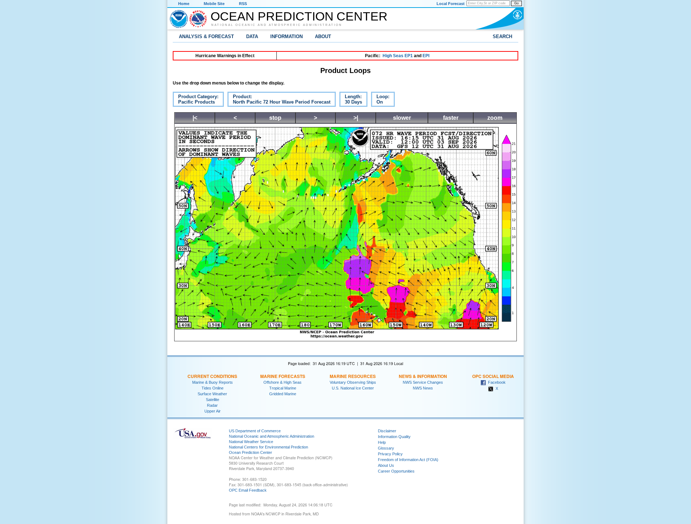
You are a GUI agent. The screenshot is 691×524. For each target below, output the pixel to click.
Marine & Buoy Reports (212, 382)
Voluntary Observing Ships (353, 382)
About (323, 36)
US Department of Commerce (255, 431)
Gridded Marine (282, 394)
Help (382, 442)
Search (502, 36)
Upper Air (212, 411)
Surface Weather (212, 394)
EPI (426, 55)
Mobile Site (214, 3)
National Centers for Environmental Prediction (268, 447)
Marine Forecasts (282, 376)
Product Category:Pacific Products (195, 100)
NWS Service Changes (423, 382)
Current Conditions (212, 376)
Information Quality (394, 436)
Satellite (212, 399)
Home (183, 3)
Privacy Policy (390, 454)
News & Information (423, 376)
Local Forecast (451, 3)
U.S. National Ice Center (353, 388)
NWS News (423, 388)
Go (516, 3)
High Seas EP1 (398, 55)
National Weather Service (251, 441)
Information (286, 36)
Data (252, 36)
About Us (386, 465)
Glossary (386, 448)
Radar (212, 405)
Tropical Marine (282, 388)
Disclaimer (387, 431)
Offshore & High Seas (282, 382)
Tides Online (212, 388)
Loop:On (380, 100)
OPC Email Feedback (248, 490)
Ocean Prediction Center (299, 16)
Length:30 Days (350, 100)
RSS (243, 3)
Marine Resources (353, 376)
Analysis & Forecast (206, 36)
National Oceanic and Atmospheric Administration (276, 25)
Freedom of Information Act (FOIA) (408, 459)
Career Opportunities (396, 471)
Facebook (496, 382)
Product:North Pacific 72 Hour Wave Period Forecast (278, 100)
